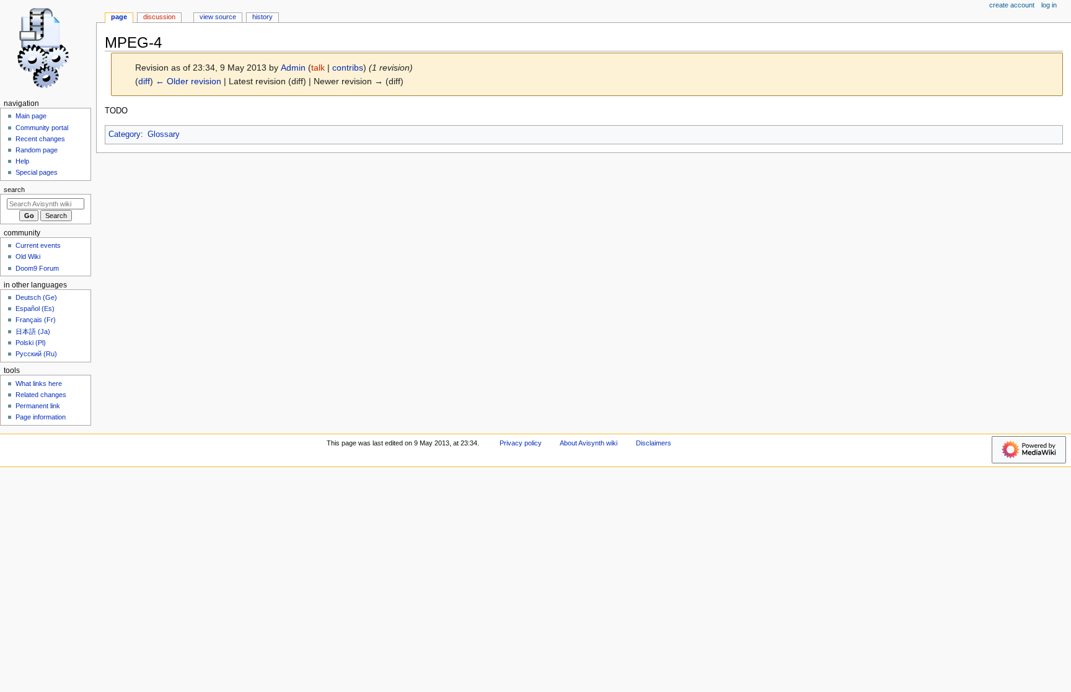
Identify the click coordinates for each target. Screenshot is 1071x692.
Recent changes (40, 138)
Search (14, 189)
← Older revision (188, 81)
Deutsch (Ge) (36, 297)
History (262, 16)
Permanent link (37, 406)
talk (318, 67)
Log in (1049, 5)
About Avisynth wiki (588, 443)
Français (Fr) (35, 319)
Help (22, 161)
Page (119, 16)
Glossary (164, 134)
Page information (40, 417)
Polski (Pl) (30, 342)
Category (124, 134)
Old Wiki (27, 256)
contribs (347, 67)
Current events (38, 245)
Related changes (40, 394)
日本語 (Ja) (32, 331)
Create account (1011, 5)
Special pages (36, 172)
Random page (36, 150)
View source (218, 16)
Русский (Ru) (36, 353)
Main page (30, 116)
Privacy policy (521, 443)
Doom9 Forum (37, 268)
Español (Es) (35, 308)
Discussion (159, 16)
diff (144, 81)
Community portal (41, 127)
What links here (38, 383)
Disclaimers (653, 443)
